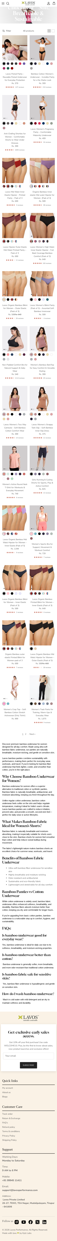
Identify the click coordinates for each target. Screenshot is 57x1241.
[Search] (9, 3)
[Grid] (49, 30)
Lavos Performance (19, 1229)
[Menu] (3, 3)
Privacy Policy (8, 1135)
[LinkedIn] (44, 1222)
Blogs (4, 1096)
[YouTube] (23, 1222)
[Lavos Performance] (28, 3)
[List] (53, 30)
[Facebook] (30, 1222)
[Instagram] (17, 1222)
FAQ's (5, 1122)
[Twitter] (37, 1222)
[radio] (4, 63)
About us (6, 1092)
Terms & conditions (11, 1131)
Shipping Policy (9, 1140)
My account (7, 1088)
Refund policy (8, 1127)
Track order (7, 1114)
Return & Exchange (11, 1118)
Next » (32, 734)
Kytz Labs (26, 1233)
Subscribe (28, 1065)
